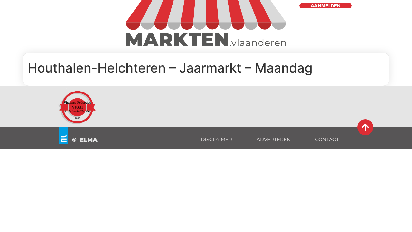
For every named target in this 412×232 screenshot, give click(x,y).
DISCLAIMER (216, 139)
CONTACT (327, 139)
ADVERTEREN (274, 139)
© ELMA (85, 139)
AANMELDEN (326, 5)
